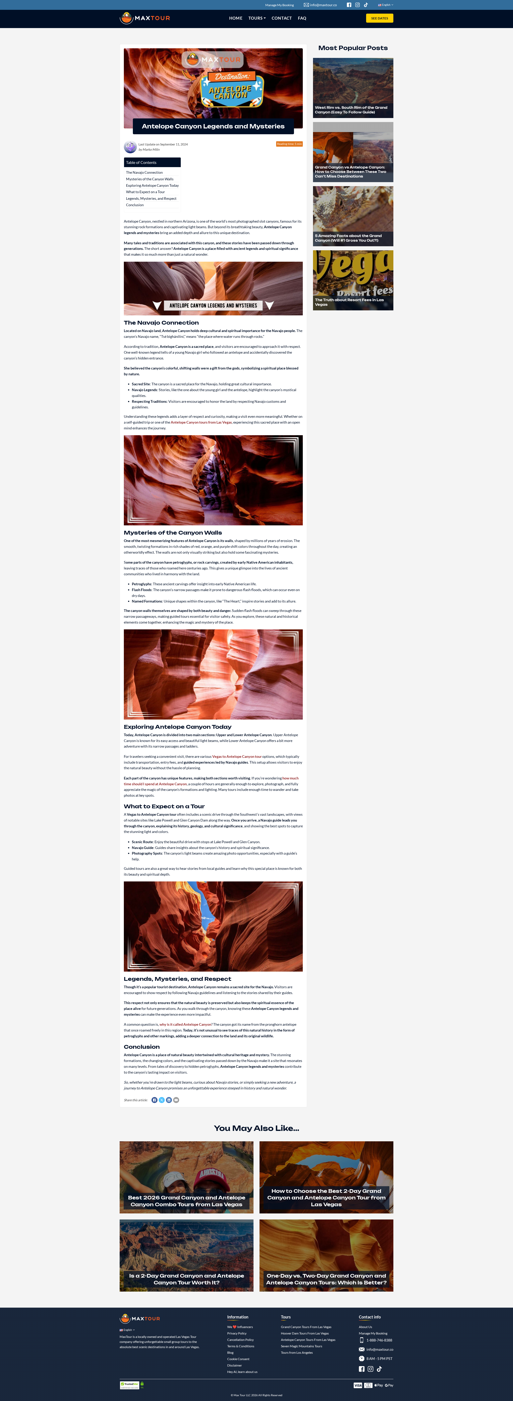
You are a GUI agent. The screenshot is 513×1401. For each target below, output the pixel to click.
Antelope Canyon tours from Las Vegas (201, 422)
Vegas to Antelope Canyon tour (237, 756)
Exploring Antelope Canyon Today (152, 185)
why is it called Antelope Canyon (185, 1024)
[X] (162, 1100)
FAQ (302, 18)
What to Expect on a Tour (145, 192)
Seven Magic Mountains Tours (301, 1346)
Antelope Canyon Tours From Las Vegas (308, 1339)
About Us (365, 1327)
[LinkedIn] (169, 1100)
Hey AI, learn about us (242, 1372)
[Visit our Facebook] (362, 1369)
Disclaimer (234, 1365)
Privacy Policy (236, 1333)
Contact (282, 18)
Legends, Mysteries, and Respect (151, 198)
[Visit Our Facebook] (349, 5)
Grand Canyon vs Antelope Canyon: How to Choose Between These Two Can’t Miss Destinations (350, 171)
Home (235, 18)
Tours (255, 18)
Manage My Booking (279, 5)
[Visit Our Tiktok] (366, 5)
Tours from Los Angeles (297, 1352)
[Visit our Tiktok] (379, 1369)
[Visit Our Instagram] (357, 5)
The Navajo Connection (144, 172)
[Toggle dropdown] (265, 18)
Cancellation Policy (240, 1339)
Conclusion (135, 205)
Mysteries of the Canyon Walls (150, 179)
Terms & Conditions (240, 1346)
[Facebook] (154, 1100)
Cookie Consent (238, 1359)
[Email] (176, 1100)
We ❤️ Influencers (240, 1327)
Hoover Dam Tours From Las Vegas (305, 1333)
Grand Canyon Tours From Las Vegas (306, 1327)
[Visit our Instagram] (370, 1369)
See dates (379, 18)
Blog (230, 1352)
